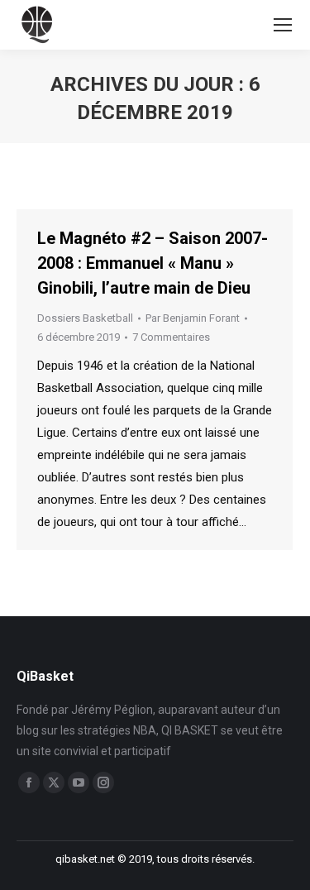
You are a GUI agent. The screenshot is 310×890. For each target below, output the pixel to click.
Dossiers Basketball (85, 318)
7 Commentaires (171, 337)
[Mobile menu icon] (282, 25)
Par (192, 318)
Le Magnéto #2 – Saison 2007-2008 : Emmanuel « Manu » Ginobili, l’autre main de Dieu (152, 263)
